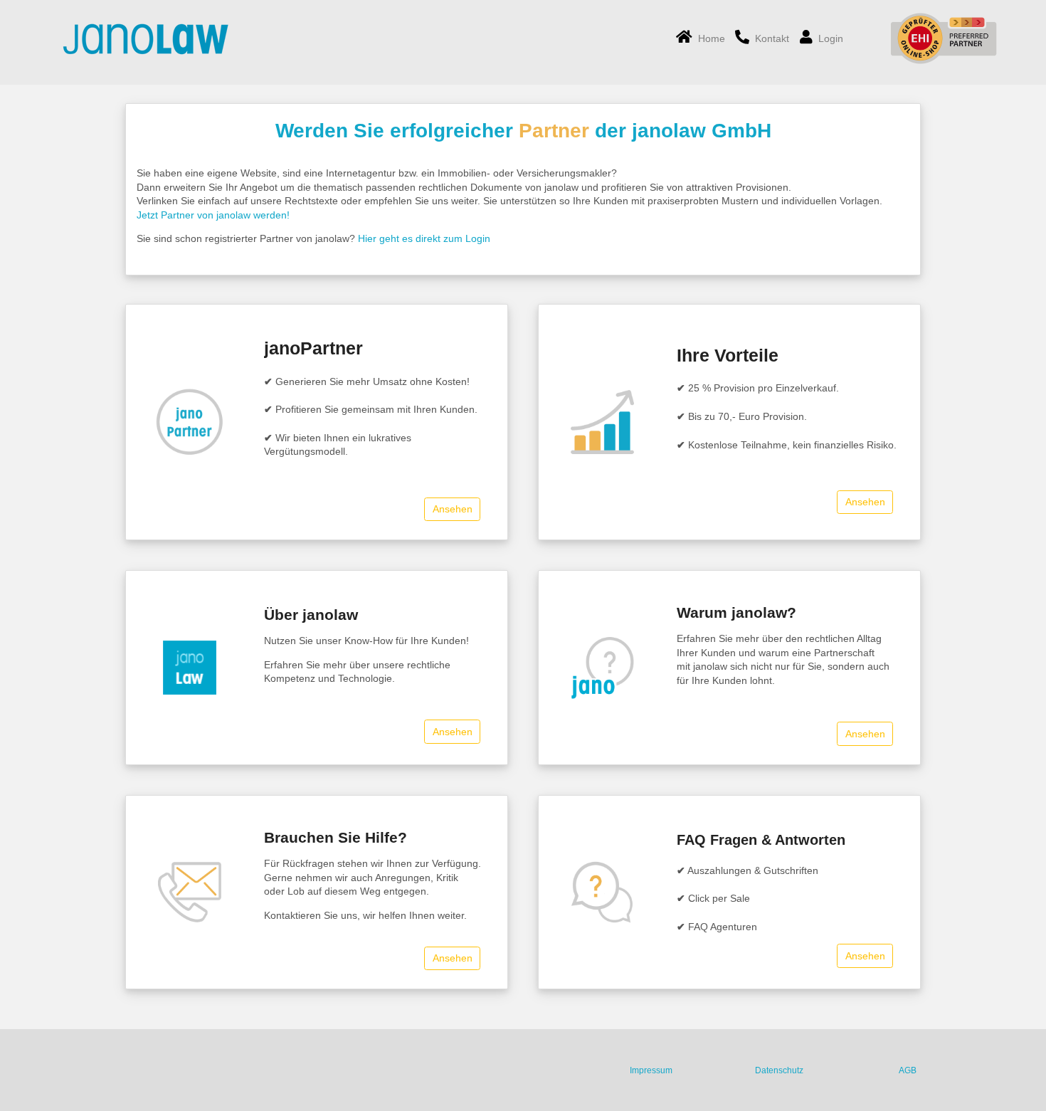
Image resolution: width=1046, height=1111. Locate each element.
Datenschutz (779, 1070)
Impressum (651, 1070)
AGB (907, 1070)
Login (828, 38)
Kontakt (769, 38)
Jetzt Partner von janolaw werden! (213, 215)
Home (708, 38)
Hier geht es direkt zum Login (424, 238)
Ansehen (452, 509)
